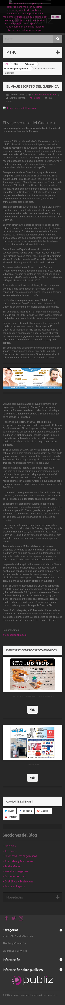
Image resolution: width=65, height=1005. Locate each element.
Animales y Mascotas (19, 861)
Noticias (10, 846)
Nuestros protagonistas (16, 68)
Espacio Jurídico (15, 876)
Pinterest (12, 816)
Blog (16, 64)
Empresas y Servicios (15, 950)
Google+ (45, 810)
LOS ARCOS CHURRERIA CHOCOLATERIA (32, 696)
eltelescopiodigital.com (15, 635)
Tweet (10, 810)
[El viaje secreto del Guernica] (32, 108)
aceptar (56, 16)
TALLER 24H (32, 764)
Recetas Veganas (16, 871)
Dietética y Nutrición (19, 881)
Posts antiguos (15, 886)
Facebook (26, 810)
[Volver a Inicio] (6, 64)
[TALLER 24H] (32, 742)
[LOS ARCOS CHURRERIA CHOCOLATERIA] (32, 674)
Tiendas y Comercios (14, 943)
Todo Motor (13, 866)
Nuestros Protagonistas (21, 856)
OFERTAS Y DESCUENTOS (18, 936)
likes (37, 98)
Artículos (29, 64)
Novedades (14, 897)
